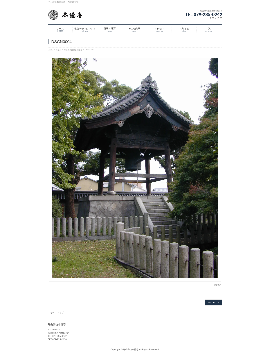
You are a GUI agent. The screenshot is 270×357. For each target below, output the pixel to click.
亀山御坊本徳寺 (130, 349)
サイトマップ (57, 312)
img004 (217, 285)
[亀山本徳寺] (65, 16)
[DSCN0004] (135, 168)
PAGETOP (213, 302)
